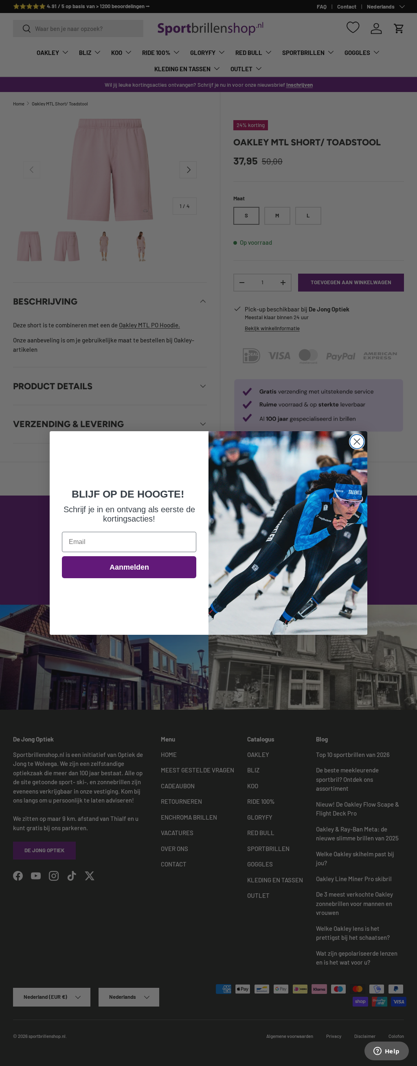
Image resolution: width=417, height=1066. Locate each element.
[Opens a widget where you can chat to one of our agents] (386, 1052)
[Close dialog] (357, 441)
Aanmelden (129, 567)
